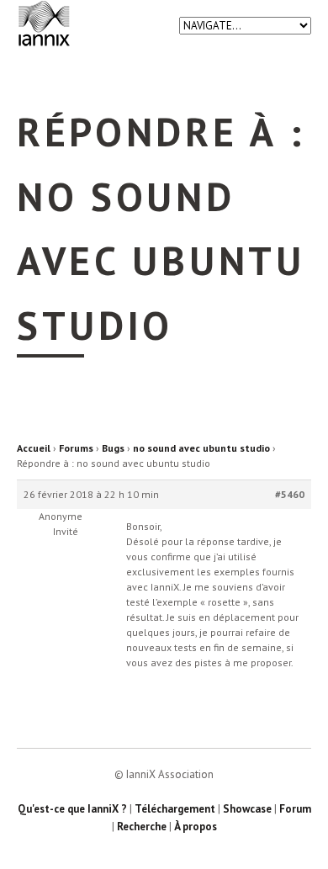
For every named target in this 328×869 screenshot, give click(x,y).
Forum (295, 809)
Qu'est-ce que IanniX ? (72, 809)
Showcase (247, 809)
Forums (76, 448)
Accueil (33, 448)
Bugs (113, 448)
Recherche (142, 826)
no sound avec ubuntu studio (201, 448)
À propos (195, 826)
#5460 (289, 494)
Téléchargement (175, 809)
